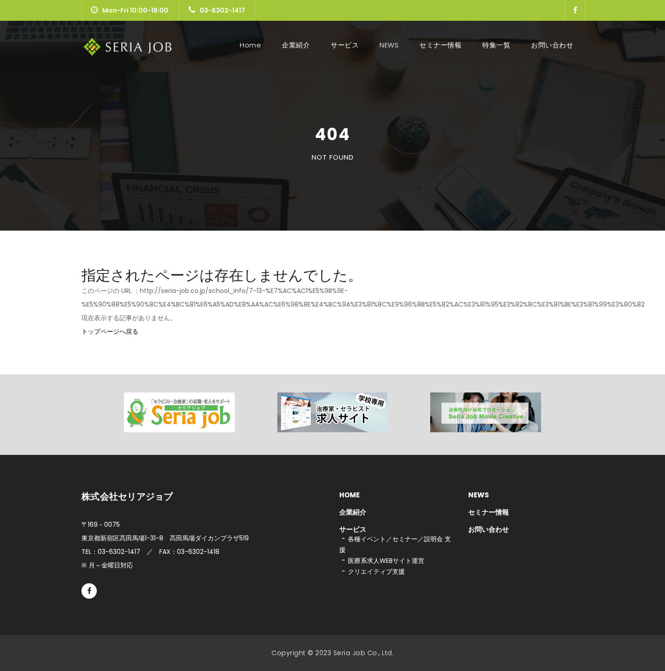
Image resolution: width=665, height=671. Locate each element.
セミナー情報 (440, 45)
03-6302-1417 (222, 10)
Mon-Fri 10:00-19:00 (135, 10)
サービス (345, 45)
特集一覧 (496, 45)
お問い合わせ (552, 45)
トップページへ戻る (109, 331)
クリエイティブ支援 (376, 571)
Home (252, 45)
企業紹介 (296, 45)
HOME (349, 495)
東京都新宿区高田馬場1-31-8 (165, 538)
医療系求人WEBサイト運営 (386, 560)
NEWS (389, 45)
